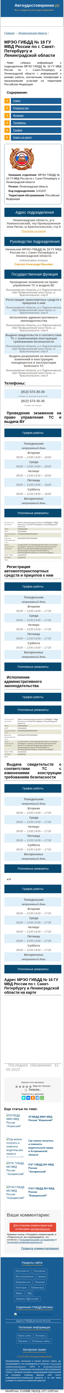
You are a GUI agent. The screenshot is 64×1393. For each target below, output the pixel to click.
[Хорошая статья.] (27, 1086)
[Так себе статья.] (20, 1086)
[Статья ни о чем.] (17, 1086)
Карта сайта (24, 1335)
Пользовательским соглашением (37, 1239)
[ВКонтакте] (28, 1098)
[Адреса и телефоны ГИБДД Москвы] (33, 1314)
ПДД (29, 1293)
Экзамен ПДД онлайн (27, 1298)
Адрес (17, 100)
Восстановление (24, 1276)
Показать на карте (33, 231)
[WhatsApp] (42, 1098)
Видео (19, 1293)
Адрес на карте (22, 137)
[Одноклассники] (33, 1098)
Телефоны (19, 122)
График (17, 130)
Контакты (40, 1335)
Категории (21, 1287)
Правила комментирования (40, 1248)
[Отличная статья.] (30, 1086)
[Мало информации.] (24, 1086)
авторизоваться (40, 1229)
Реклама (22, 1341)
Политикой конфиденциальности (24, 1242)
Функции (18, 115)
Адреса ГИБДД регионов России (33, 1320)
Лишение (40, 1282)
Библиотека (37, 1287)
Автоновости (22, 1271)
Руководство (21, 108)
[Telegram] (37, 1098)
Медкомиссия (23, 1282)
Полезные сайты (41, 1341)
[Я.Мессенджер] (24, 1098)
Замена (42, 1276)
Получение (39, 1271)
